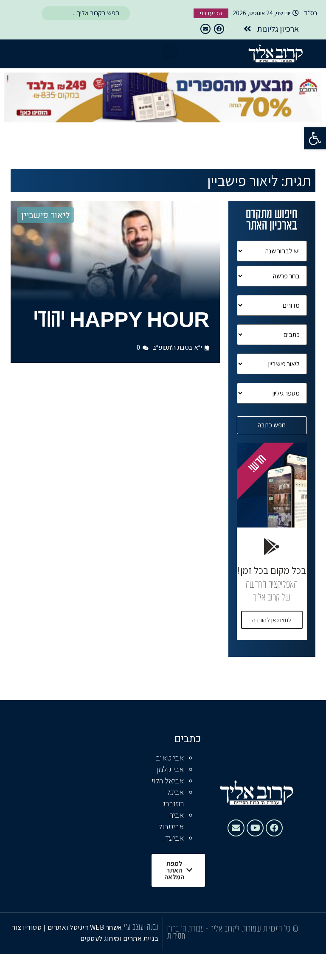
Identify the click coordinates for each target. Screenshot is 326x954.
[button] (315, 138)
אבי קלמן (170, 769)
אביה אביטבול (171, 821)
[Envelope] (205, 29)
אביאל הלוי (168, 781)
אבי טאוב (170, 758)
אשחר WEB (106, 927)
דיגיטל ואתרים (69, 927)
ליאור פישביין (45, 215)
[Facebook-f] (219, 29)
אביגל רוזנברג (173, 798)
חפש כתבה (272, 425)
